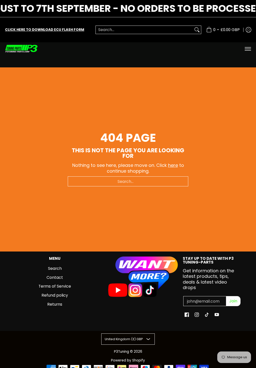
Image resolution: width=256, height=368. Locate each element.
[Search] (197, 30)
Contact (54, 277)
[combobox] (144, 30)
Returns (54, 304)
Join (233, 301)
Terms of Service (54, 286)
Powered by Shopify (128, 360)
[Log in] (249, 29)
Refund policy (55, 295)
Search (55, 268)
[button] (186, 315)
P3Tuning (121, 351)
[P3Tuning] (21, 48)
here (173, 165)
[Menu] (247, 48)
